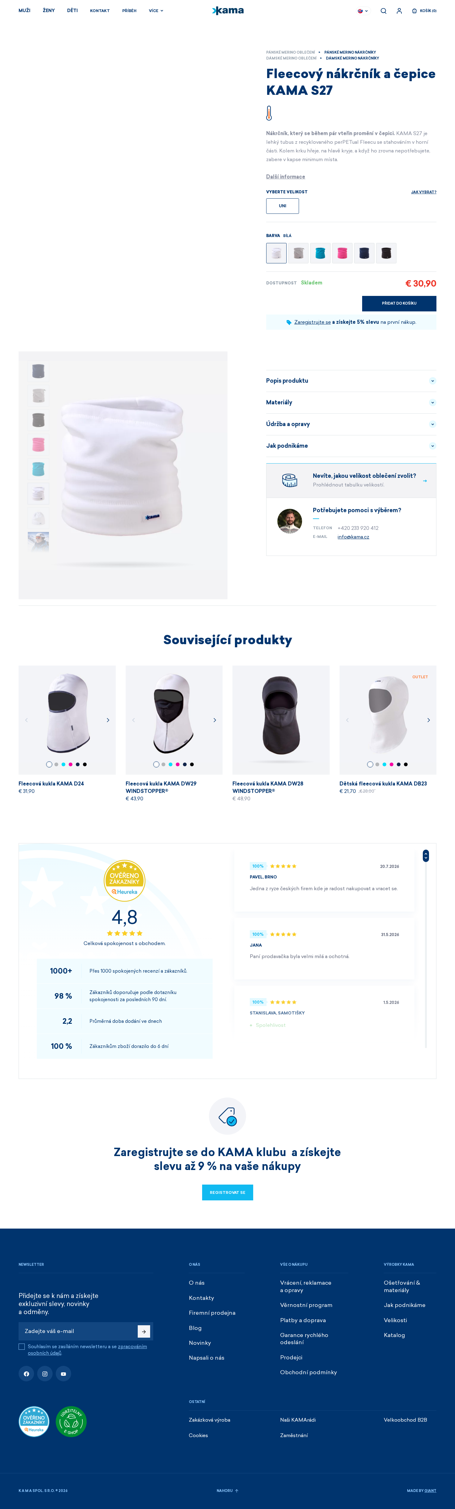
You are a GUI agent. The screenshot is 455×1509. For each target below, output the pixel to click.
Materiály (279, 402)
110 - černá (85, 764)
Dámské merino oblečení (291, 58)
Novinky (200, 1343)
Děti (72, 10)
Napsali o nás (206, 1357)
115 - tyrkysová (63, 764)
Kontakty (201, 1298)
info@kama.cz (353, 537)
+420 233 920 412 (358, 528)
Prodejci (291, 1357)
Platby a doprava (303, 1320)
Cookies (198, 1435)
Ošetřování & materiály (402, 1286)
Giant (430, 1491)
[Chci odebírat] (144, 1331)
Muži (24, 10)
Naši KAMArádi (298, 1420)
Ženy (49, 10)
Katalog (394, 1335)
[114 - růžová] (342, 253)
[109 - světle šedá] (298, 253)
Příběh (129, 11)
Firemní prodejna (212, 1312)
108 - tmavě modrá (78, 764)
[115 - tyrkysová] (320, 253)
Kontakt (100, 11)
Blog (195, 1328)
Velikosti (395, 1320)
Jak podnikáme (287, 445)
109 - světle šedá (56, 764)
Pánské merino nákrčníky (350, 53)
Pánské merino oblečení (290, 53)
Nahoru (225, 1491)
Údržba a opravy (288, 424)
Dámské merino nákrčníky (352, 58)
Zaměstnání (294, 1435)
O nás (197, 1282)
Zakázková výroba (209, 1420)
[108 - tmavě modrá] (364, 253)
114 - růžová (70, 764)
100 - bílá (49, 764)
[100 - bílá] (276, 253)
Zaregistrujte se (312, 322)
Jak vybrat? (423, 192)
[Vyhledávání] (383, 11)
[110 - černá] (386, 253)
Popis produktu (287, 380)
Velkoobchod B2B (405, 1420)
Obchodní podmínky (308, 1372)
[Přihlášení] (399, 11)
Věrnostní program (306, 1305)
